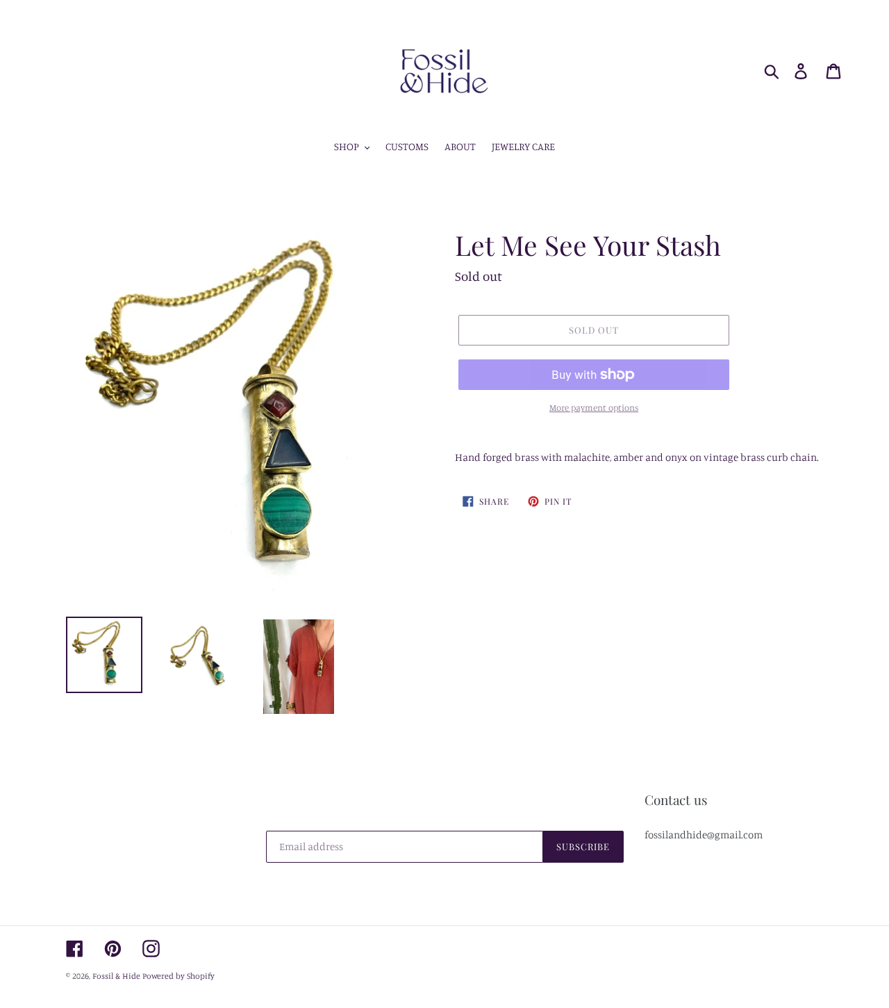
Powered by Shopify (178, 975)
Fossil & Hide (116, 975)
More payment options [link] (593, 407)
